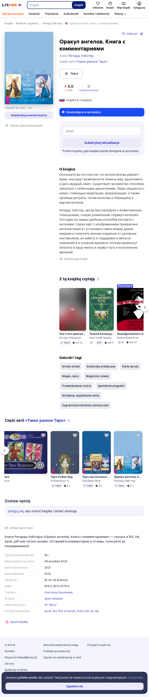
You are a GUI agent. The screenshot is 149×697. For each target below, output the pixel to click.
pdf (86, 611)
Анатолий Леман (100, 337)
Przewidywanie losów (76, 386)
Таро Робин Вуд (62, 477)
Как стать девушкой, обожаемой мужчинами (72, 334)
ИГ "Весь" (50, 605)
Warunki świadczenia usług (60, 645)
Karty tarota (130, 366)
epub (47, 611)
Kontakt (10, 651)
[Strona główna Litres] (12, 5)
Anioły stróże (71, 366)
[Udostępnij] (142, 34)
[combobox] (49, 5)
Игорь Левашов (70, 337)
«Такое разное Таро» (91, 62)
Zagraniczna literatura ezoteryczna (85, 405)
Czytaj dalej (135, 677)
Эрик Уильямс (53, 598)
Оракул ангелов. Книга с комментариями (128, 477)
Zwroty (9, 663)
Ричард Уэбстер (125, 481)
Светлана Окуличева (58, 592)
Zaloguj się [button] (16, 511)
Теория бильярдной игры (101, 334)
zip (97, 611)
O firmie (10, 645)
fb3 (60, 611)
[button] (68, 88)
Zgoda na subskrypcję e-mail (62, 657)
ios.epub (69, 611)
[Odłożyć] (109, 292)
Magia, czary (70, 376)
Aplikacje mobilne (16, 670)
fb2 (55, 611)
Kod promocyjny (13, 14)
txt (92, 611)
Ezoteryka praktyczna (101, 366)
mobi (79, 611)
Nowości (34, 14)
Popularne (51, 14)
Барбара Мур (91, 481)
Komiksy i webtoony (96, 14)
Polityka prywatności (56, 651)
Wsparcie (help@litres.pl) (21, 657)
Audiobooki (71, 14)
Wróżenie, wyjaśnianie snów (80, 395)
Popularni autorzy (99, 645)
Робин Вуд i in (60, 481)
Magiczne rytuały (97, 376)
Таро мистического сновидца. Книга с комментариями (96, 477)
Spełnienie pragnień (111, 386)
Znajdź (78, 5)
